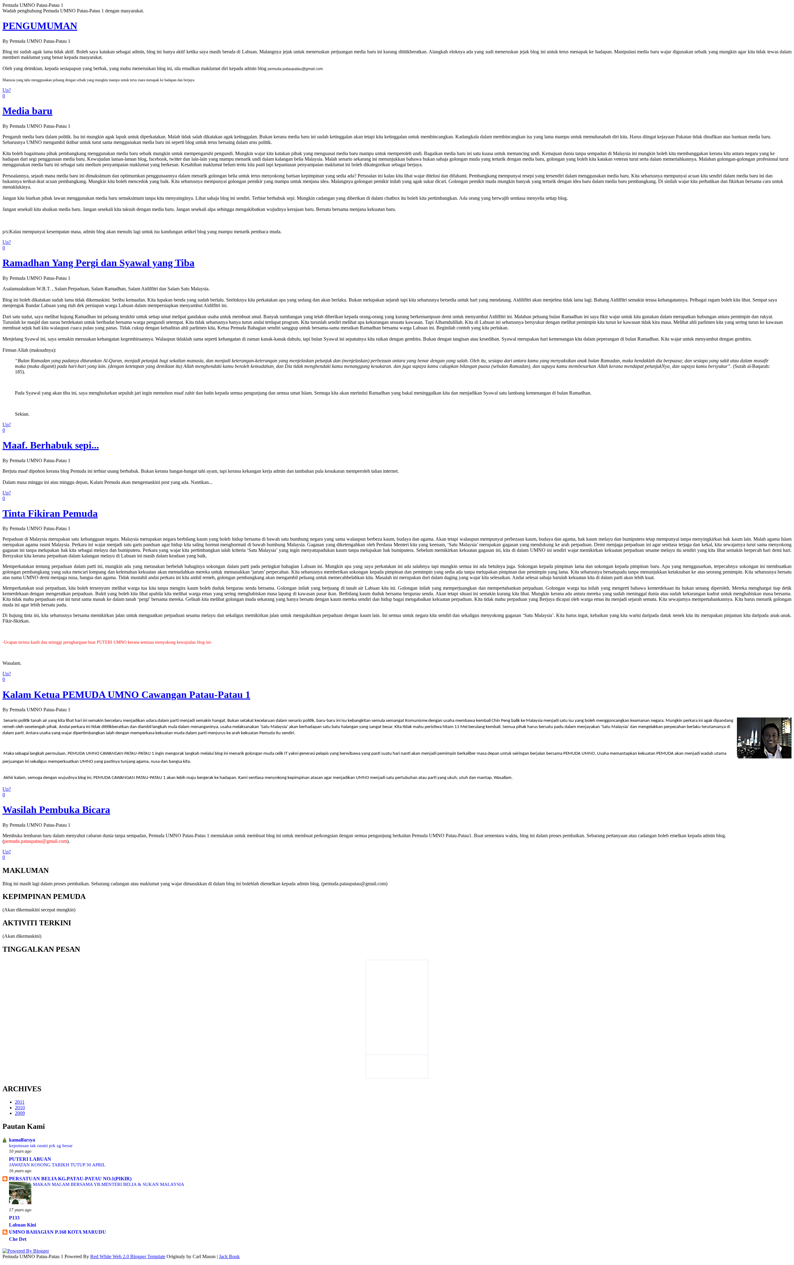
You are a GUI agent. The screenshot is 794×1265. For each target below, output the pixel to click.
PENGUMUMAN (39, 25)
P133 (14, 1217)
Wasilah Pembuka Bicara (56, 809)
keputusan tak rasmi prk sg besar (41, 1145)
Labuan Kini (22, 1224)
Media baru (27, 110)
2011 (20, 1102)
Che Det (17, 1239)
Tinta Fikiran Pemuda (50, 513)
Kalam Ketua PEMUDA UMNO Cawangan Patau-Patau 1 (126, 694)
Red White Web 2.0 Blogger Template (127, 1256)
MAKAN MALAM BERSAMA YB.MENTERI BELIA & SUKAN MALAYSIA (108, 1184)
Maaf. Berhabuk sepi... (50, 445)
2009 (20, 1113)
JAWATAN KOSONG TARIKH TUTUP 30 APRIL (57, 1164)
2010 (20, 1107)
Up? (6, 90)
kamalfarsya (22, 1139)
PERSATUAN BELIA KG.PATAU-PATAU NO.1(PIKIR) (70, 1178)
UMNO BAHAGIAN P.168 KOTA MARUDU (57, 1232)
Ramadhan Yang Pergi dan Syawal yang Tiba (98, 262)
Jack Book (229, 1256)
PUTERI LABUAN (30, 1159)
